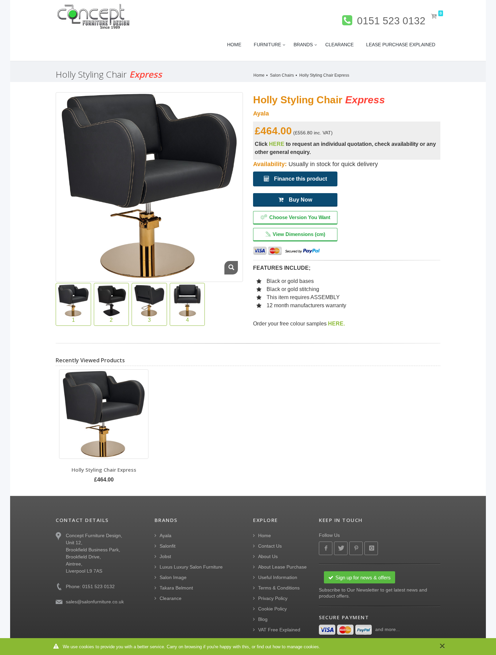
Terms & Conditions (279, 588)
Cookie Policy (272, 608)
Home (259, 75)
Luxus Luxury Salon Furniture (191, 567)
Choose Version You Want (299, 217)
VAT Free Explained (279, 629)
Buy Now (300, 200)
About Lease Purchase (282, 567)
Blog (263, 619)
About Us (268, 556)
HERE (276, 144)
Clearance (171, 598)
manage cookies (303, 646)
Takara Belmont (176, 588)
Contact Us (270, 546)
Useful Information (277, 577)
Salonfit (167, 546)
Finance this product (300, 179)
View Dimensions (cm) (299, 234)
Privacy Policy (272, 598)
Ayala (165, 535)
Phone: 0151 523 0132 (90, 586)
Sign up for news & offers (363, 577)
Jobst (165, 556)
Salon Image (173, 577)
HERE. (336, 323)
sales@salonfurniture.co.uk (95, 601)
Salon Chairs (282, 75)
